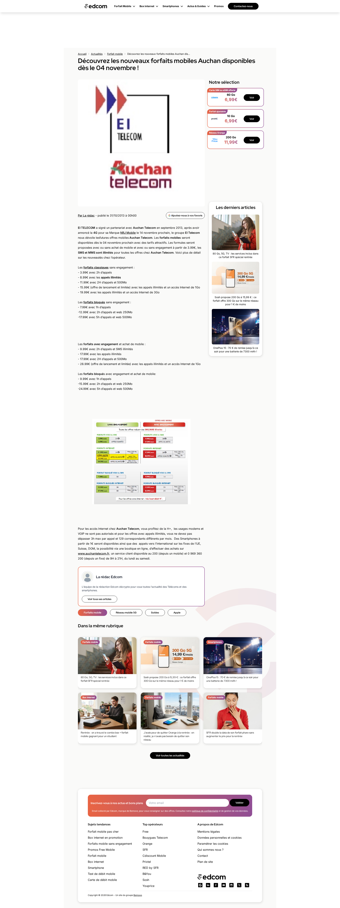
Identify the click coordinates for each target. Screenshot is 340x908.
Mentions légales (208, 831)
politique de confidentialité (205, 811)
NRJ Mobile (128, 232)
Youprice (148, 886)
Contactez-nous (243, 6)
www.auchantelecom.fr (93, 553)
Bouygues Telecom (155, 837)
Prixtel (147, 861)
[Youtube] (223, 885)
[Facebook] (216, 885)
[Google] (200, 885)
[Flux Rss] (247, 885)
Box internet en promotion (105, 837)
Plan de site (205, 861)
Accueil (82, 53)
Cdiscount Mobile (154, 855)
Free (145, 831)
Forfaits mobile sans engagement (110, 843)
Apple (177, 612)
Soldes (155, 612)
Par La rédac (86, 215)
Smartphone (96, 868)
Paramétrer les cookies (212, 843)
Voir (252, 97)
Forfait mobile (115, 53)
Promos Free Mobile (101, 849)
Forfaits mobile (92, 612)
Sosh (146, 880)
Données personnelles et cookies (219, 837)
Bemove (138, 895)
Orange (147, 843)
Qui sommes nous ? (210, 849)
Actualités (97, 53)
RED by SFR (150, 868)
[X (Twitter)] (239, 885)
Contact (202, 855)
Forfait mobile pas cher (103, 831)
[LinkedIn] (208, 885)
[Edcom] (95, 6)
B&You (147, 874)
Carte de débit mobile (102, 880)
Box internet (96, 861)
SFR (145, 849)
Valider (239, 802)
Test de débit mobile (101, 874)
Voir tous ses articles (99, 599)
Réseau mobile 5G (126, 612)
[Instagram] (231, 885)
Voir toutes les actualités (170, 755)
